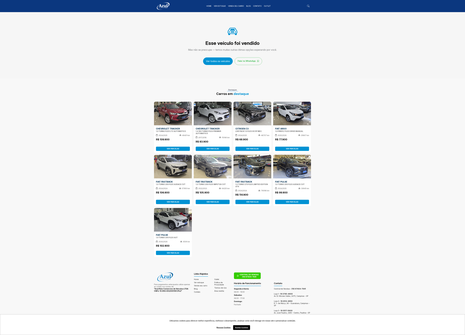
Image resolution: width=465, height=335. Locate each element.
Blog (248, 6)
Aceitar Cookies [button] (241, 327)
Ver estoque (220, 6)
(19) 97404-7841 (298, 289)
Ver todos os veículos (218, 61)
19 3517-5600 (286, 311)
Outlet (267, 6)
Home (208, 6)
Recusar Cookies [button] (224, 327)
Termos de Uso (220, 288)
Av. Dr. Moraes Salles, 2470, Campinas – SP (291, 296)
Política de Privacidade (219, 283)
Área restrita (219, 291)
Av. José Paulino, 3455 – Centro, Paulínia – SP (292, 313)
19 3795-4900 (286, 294)
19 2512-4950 (286, 301)
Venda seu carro (236, 6)
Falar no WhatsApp (247, 61)
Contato (257, 6)
